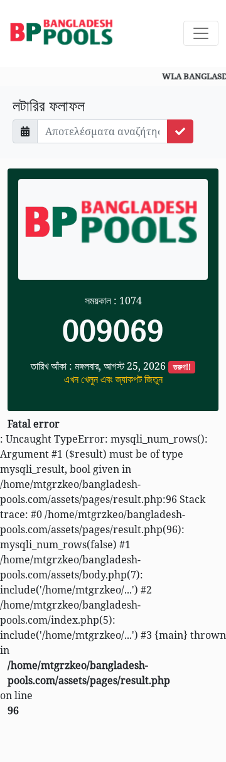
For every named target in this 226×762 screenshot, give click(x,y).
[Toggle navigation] (200, 33)
